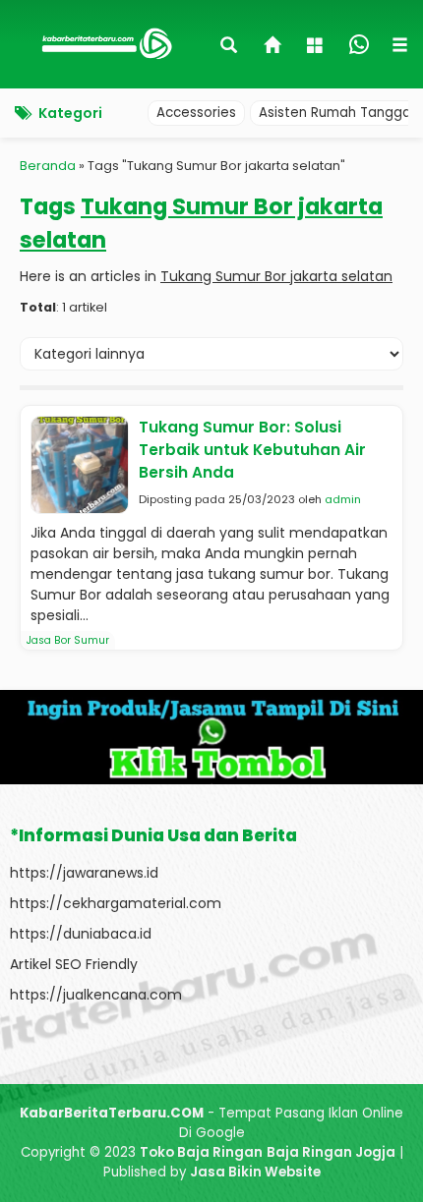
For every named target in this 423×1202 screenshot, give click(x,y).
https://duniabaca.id (80, 934)
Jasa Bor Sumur (68, 640)
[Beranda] (273, 47)
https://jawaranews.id (84, 873)
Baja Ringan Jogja (331, 1152)
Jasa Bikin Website (255, 1172)
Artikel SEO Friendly (74, 964)
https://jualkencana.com (96, 994)
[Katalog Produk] (316, 47)
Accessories (196, 112)
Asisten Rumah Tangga (335, 112)
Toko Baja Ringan (201, 1152)
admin (343, 499)
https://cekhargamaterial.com (115, 903)
